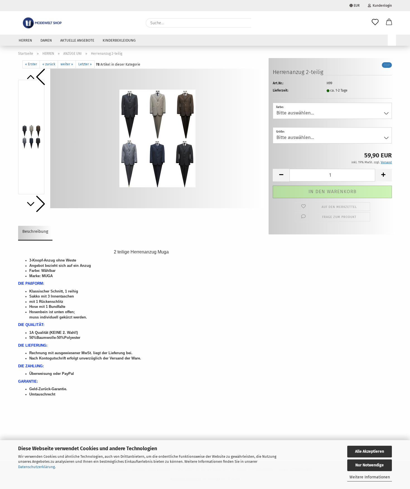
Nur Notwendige (369, 465)
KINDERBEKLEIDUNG (119, 40)
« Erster (31, 64)
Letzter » (85, 64)
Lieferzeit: (280, 90)
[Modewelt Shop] (42, 23)
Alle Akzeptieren (369, 451)
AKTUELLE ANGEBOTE (77, 40)
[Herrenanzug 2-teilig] (157, 138)
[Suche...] (258, 23)
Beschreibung (35, 231)
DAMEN (46, 40)
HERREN (25, 40)
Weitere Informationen (369, 477)
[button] (389, 23)
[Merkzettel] (375, 23)
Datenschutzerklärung (36, 467)
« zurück (48, 64)
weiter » (67, 64)
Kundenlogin (381, 6)
